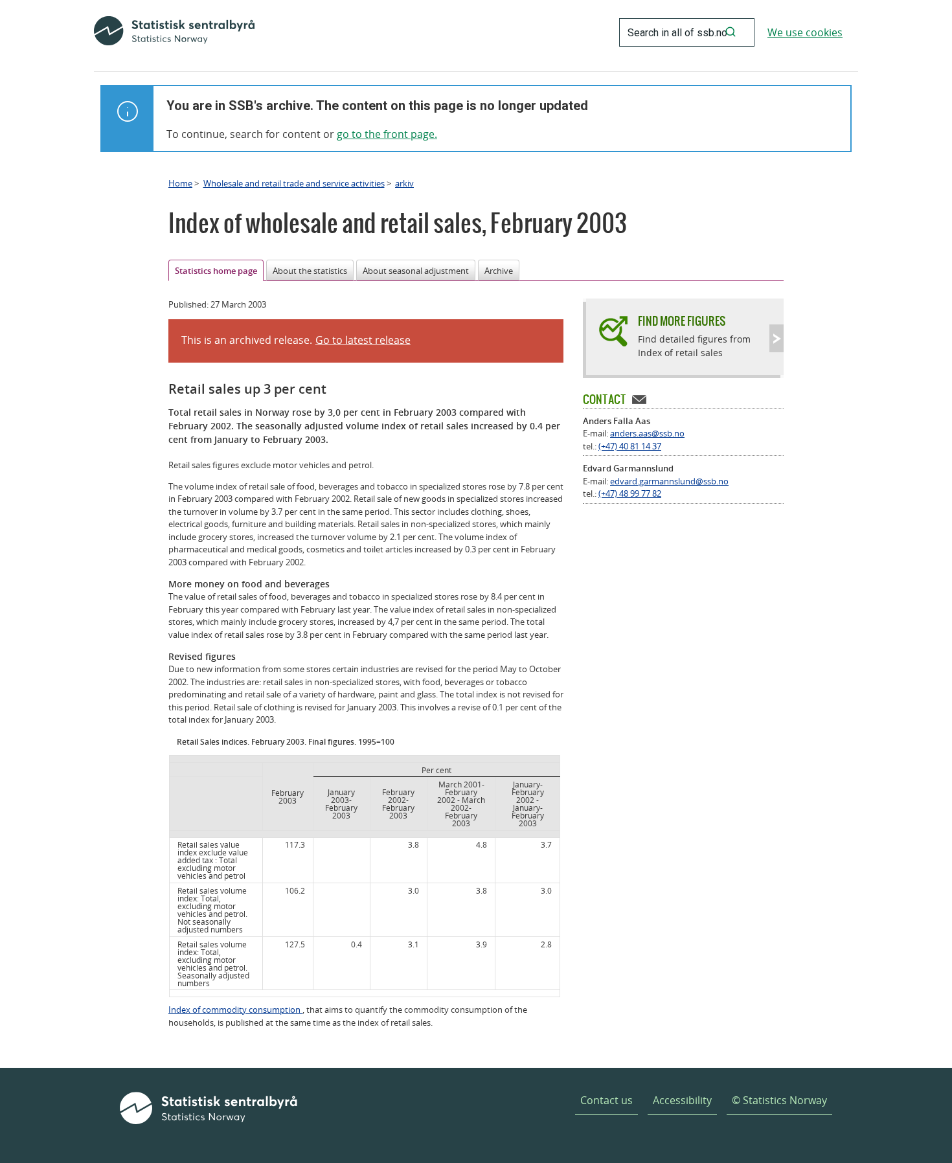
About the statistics (310, 271)
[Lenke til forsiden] (174, 32)
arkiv (404, 183)
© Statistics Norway (779, 1100)
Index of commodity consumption (235, 1009)
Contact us (606, 1100)
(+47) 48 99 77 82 (629, 493)
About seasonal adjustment (416, 271)
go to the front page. (387, 134)
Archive (498, 271)
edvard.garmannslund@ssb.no (669, 481)
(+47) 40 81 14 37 (629, 446)
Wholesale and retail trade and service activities (294, 183)
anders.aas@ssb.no (647, 433)
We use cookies (805, 32)
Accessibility (682, 1100)
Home (180, 183)
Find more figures (681, 321)
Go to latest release (363, 340)
